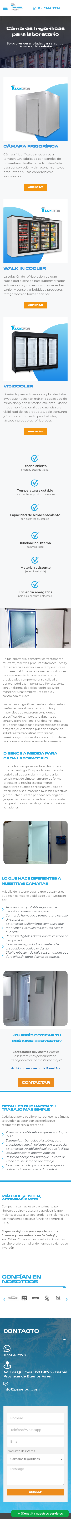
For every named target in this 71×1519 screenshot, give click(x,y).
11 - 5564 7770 (49, 8)
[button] (5, 8)
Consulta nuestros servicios (42, 1513)
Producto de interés (21, 1451)
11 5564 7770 (14, 1355)
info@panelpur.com (21, 1389)
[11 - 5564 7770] (34, 8)
